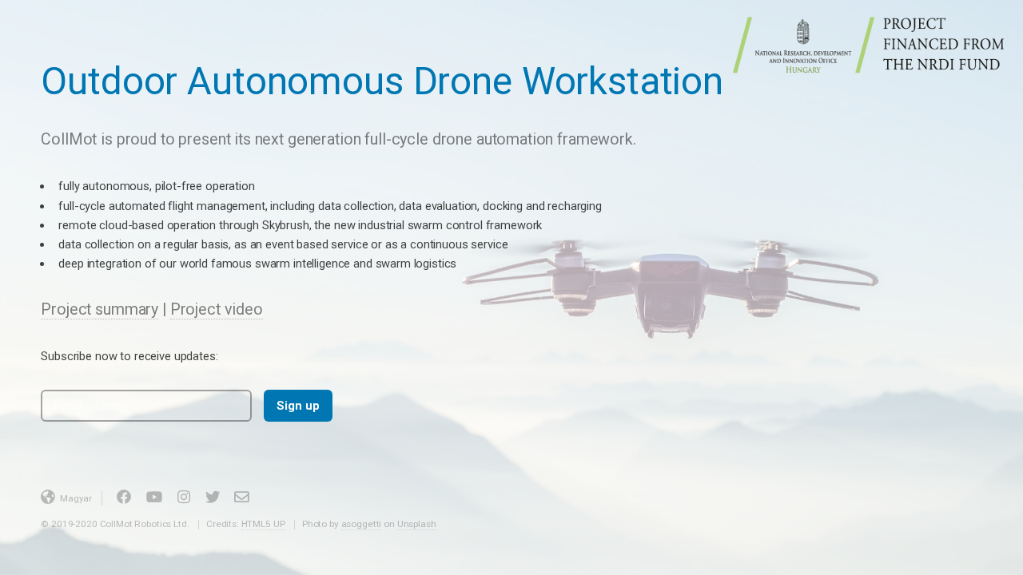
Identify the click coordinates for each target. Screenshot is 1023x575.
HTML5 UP (263, 523)
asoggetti (361, 523)
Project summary (99, 309)
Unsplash (416, 523)
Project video (216, 309)
